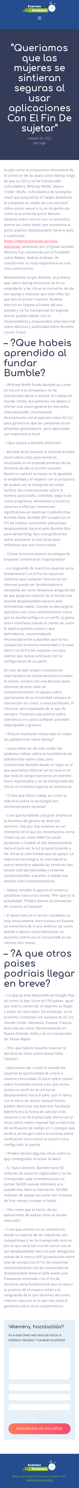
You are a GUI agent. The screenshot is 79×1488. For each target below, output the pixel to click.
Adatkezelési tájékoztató (39, 1480)
